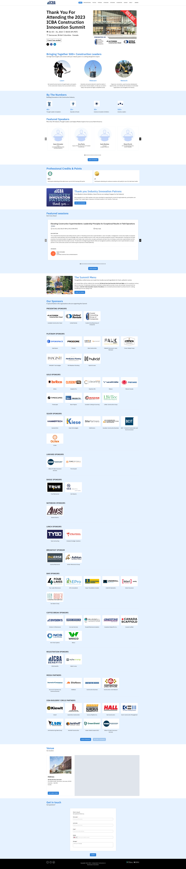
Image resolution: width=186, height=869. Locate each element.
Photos (94, 2)
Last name (75, 823)
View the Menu (79, 292)
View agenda (93, 268)
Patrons (100, 2)
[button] (58, 138)
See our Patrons (80, 203)
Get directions (53, 793)
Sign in (136, 2)
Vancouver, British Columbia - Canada (63, 35)
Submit (93, 854)
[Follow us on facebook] (51, 44)
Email (74, 829)
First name (75, 817)
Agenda (126, 2)
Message (75, 841)
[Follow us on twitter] (47, 44)
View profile (57, 132)
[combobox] (75, 837)
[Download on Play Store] (129, 862)
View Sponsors (85, 739)
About (130, 2)
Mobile (74, 835)
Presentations (87, 2)
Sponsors (106, 2)
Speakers (112, 2)
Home (80, 2)
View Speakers (93, 159)
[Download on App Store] (136, 862)
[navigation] (105, 2)
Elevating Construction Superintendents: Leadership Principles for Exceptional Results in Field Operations (93, 224)
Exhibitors (119, 2)
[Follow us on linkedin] (54, 44)
